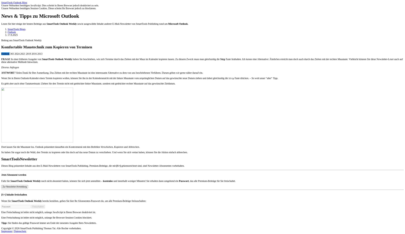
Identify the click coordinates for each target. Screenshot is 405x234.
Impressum (6, 231)
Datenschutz (20, 231)
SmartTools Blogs (16, 29)
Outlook (12, 32)
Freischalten (38, 206)
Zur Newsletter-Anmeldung (15, 187)
